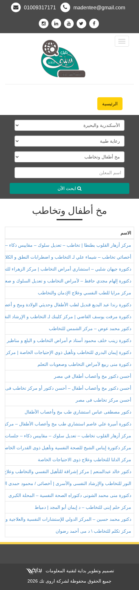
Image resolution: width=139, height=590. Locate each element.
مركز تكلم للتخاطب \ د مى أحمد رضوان (93, 531)
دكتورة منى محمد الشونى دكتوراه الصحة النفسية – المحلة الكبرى (69, 495)
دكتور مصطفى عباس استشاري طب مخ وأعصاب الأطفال (78, 411)
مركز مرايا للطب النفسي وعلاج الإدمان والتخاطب (84, 292)
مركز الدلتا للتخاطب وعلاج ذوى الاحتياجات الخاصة (84, 459)
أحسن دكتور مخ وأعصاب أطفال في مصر (92, 376)
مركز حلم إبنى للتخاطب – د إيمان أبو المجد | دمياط (83, 507)
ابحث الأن (67, 188)
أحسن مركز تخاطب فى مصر (103, 400)
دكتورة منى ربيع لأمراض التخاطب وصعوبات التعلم (84, 364)
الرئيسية (110, 103)
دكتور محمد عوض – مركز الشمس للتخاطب (90, 328)
